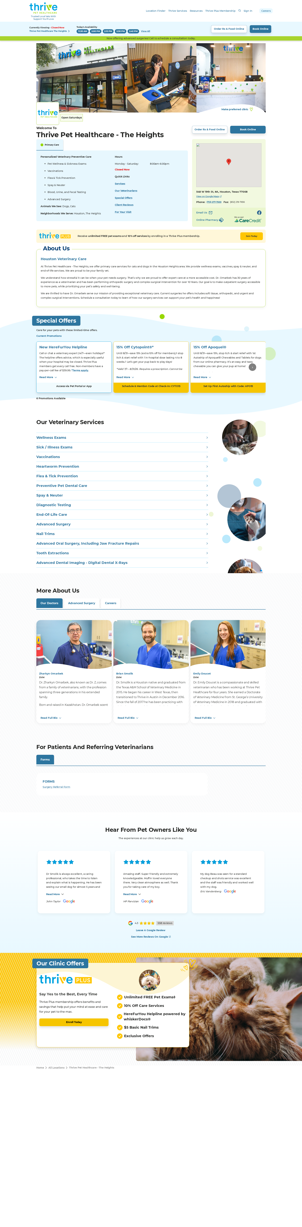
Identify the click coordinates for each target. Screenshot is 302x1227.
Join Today (251, 236)
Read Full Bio (49, 717)
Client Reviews (124, 204)
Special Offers (123, 197)
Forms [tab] (45, 759)
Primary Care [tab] (52, 144)
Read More (46, 377)
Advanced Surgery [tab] (81, 603)
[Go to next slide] (252, 367)
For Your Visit (123, 212)
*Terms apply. (80, 370)
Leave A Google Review (150, 930)
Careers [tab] (110, 603)
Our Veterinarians (126, 190)
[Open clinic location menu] (69, 31)
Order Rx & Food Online (229, 28)
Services (120, 183)
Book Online (260, 28)
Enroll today (74, 1022)
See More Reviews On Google (149, 936)
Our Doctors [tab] (49, 603)
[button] (228, 162)
